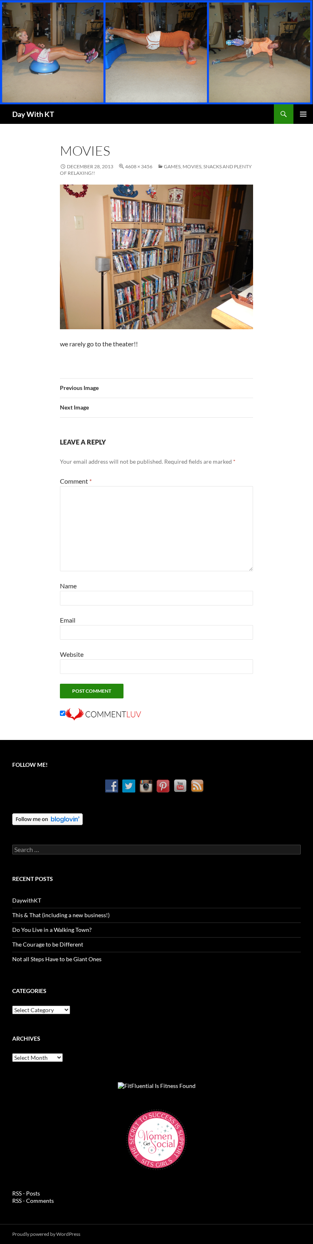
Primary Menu (303, 114)
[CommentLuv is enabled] (103, 713)
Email (67, 620)
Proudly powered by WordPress (46, 1234)
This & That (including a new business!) (61, 915)
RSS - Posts (26, 1193)
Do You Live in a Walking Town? (52, 929)
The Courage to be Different (47, 944)
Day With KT (33, 114)
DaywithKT (26, 900)
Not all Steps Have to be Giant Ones (56, 959)
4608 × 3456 (138, 166)
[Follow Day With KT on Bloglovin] (47, 818)
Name (68, 586)
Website (72, 654)
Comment (76, 481)
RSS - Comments (33, 1200)
